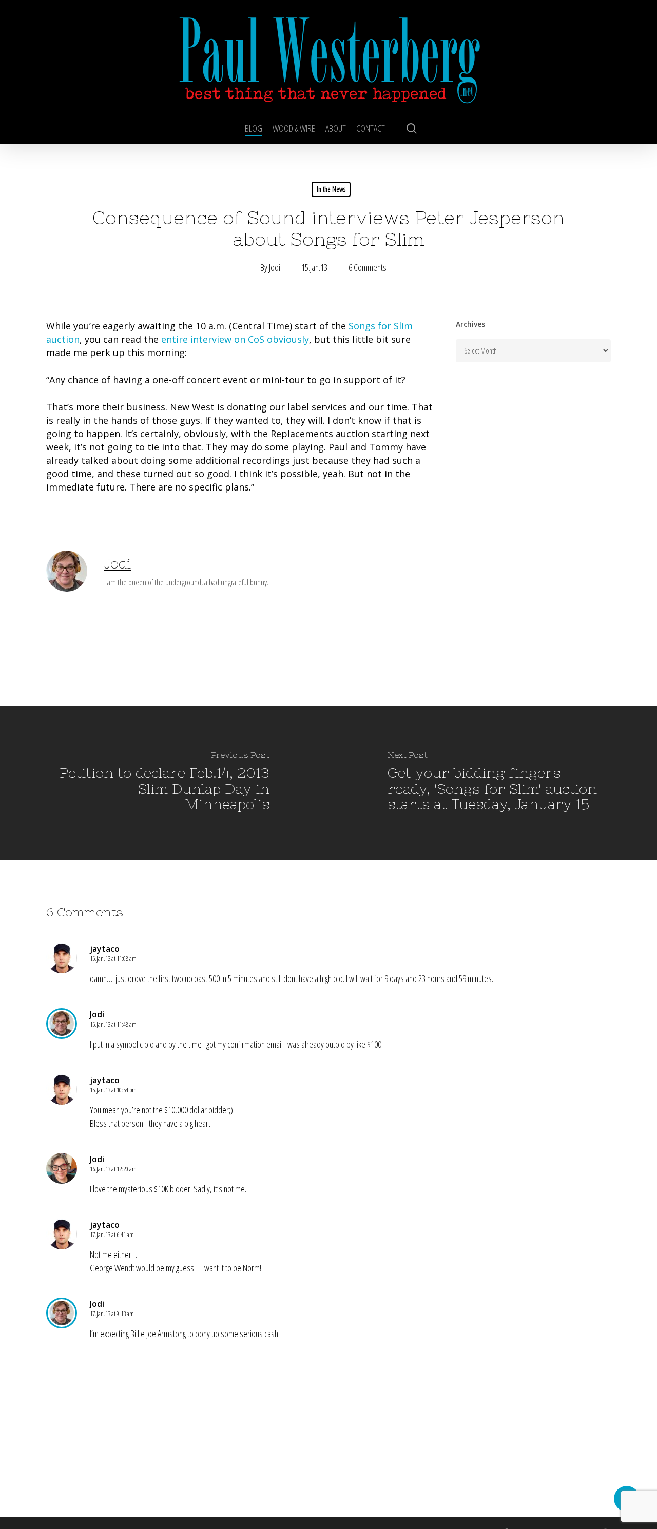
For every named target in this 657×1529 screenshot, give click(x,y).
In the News (331, 189)
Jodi (274, 267)
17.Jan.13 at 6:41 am (112, 1234)
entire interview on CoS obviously (235, 339)
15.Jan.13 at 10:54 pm (113, 1089)
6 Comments (368, 267)
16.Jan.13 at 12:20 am (113, 1168)
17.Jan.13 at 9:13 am (112, 1313)
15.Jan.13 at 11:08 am (113, 958)
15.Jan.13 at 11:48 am (113, 1024)
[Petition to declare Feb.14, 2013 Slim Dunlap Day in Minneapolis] (164, 783)
